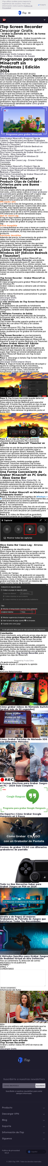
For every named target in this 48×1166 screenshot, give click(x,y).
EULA (7, 1153)
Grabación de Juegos (24, 56)
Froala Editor (29, 661)
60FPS (27, 211)
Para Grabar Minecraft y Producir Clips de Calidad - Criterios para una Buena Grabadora (22, 139)
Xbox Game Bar (29, 480)
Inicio (2, 56)
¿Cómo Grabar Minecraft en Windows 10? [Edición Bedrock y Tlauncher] (24, 143)
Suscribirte (40, 1086)
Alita (2, 74)
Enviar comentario (8, 988)
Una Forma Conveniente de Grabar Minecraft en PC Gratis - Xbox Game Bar (23, 153)
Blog (9, 56)
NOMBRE (5, 964)
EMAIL (4, 966)
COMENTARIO (7, 969)
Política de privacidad (11, 1150)
